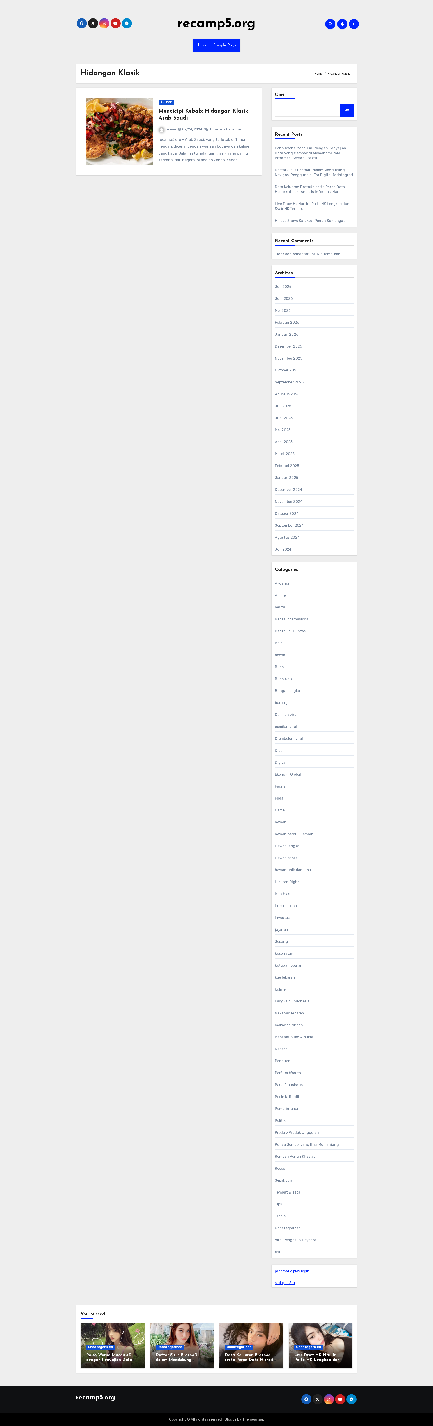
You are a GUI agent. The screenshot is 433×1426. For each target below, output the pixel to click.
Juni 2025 (284, 418)
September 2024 (289, 525)
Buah (279, 667)
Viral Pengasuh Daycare (295, 1240)
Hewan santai (287, 858)
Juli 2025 (283, 406)
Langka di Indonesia (292, 1001)
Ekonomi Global (288, 774)
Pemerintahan (287, 1109)
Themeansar (252, 1419)
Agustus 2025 (287, 394)
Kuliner (166, 102)
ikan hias (282, 894)
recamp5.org (216, 24)
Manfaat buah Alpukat (294, 1037)
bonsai (280, 655)
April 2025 (284, 442)
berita (280, 607)
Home (201, 45)
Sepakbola (284, 1180)
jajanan (281, 929)
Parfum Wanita (288, 1073)
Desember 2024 (288, 489)
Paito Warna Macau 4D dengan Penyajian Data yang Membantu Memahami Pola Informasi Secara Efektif (310, 153)
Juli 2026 (283, 287)
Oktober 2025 (286, 370)
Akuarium (283, 583)
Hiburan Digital (288, 882)
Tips (278, 1204)
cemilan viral (286, 726)
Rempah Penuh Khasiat (295, 1156)
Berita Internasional (292, 619)
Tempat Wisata (287, 1192)
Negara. (281, 1049)
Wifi (278, 1252)
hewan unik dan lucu (293, 870)
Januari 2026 (286, 334)
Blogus (230, 1419)
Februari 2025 (287, 466)
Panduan (282, 1061)
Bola (279, 643)
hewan (281, 822)
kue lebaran (285, 977)
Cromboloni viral (289, 738)
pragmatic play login (292, 1271)
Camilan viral (286, 715)
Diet (278, 750)
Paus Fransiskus (289, 1085)
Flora (279, 798)
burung (281, 703)
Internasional (286, 906)
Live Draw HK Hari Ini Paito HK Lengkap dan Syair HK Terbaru (317, 1360)
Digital (280, 762)
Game (280, 810)
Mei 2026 (283, 310)
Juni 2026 (284, 298)
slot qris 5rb (285, 1283)
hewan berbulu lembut (294, 834)
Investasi (283, 918)
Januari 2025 (286, 478)
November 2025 (288, 358)
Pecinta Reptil (287, 1097)
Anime (280, 595)
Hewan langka (287, 846)
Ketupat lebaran (289, 965)
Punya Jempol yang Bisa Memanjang (307, 1144)
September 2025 (289, 382)
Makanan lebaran (289, 1013)
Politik (280, 1120)
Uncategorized (288, 1228)
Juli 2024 (283, 549)
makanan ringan (289, 1025)
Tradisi (280, 1216)
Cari (280, 95)
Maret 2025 (285, 454)
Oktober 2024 (287, 513)
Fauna (280, 786)
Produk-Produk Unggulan (297, 1132)
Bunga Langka (287, 691)
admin (171, 129)
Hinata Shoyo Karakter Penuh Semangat (310, 221)
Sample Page (225, 45)
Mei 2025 (283, 430)
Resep (280, 1168)
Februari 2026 (287, 322)
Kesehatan (284, 953)
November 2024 (289, 501)
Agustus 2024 (287, 537)
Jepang (281, 941)
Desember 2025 (288, 346)
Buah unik (284, 679)
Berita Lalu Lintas (290, 631)
